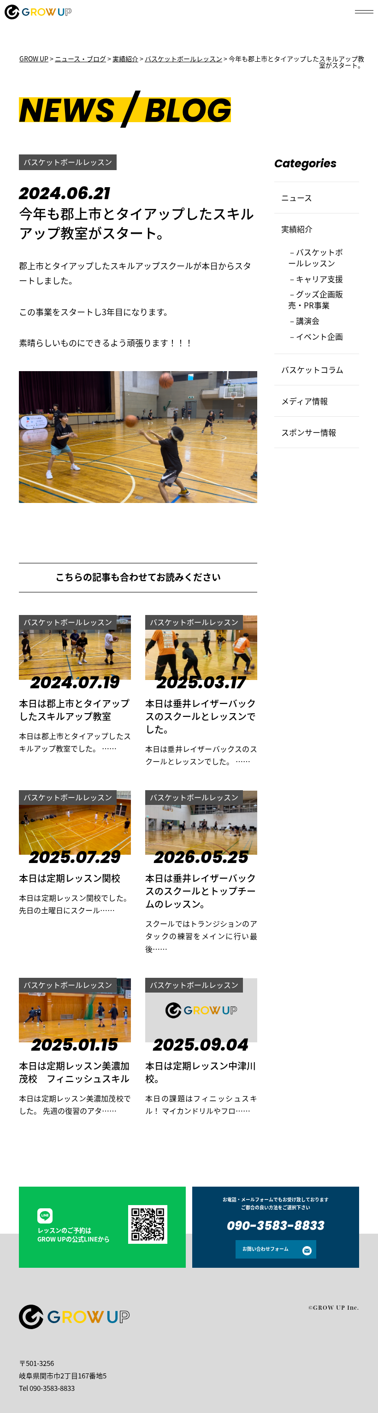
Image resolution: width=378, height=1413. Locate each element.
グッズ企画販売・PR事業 (315, 299)
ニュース (296, 197)
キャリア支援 (319, 278)
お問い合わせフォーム (265, 1249)
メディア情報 (304, 401)
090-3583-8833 (276, 1227)
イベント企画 (319, 336)
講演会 (307, 320)
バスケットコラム (312, 369)
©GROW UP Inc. (333, 1307)
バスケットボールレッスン (68, 161)
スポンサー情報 (308, 432)
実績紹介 (297, 229)
